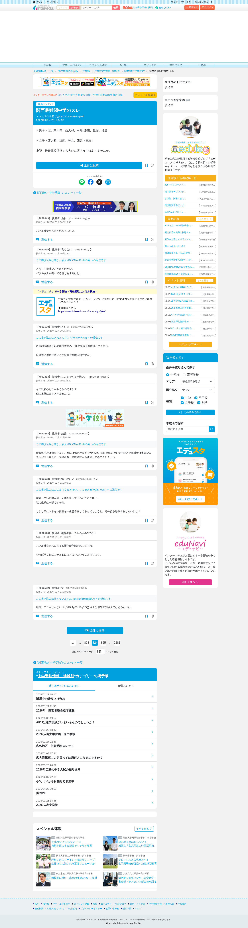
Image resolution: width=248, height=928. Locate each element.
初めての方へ (165, 7)
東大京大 (169, 904)
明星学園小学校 (209, 287)
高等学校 (193, 374)
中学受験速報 (155, 904)
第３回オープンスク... (175, 191)
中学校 (174, 374)
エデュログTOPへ (188, 344)
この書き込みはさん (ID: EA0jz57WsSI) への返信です (79, 489)
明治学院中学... (209, 308)
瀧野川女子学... (209, 301)
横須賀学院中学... (207, 185)
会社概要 (39, 908)
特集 (95, 904)
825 (103, 642)
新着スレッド (125, 685)
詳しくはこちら (188, 498)
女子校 (189, 402)
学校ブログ (120, 904)
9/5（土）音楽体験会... (182, 328)
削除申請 (127, 908)
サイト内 (62, 7)
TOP (37, 904)
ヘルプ (138, 908)
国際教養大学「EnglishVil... (178, 253)
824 (95, 642)
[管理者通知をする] (152, 165)
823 (86, 642)
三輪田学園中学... (207, 253)
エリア (170, 381)
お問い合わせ (112, 908)
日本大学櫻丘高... (207, 206)
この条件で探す (193, 412)
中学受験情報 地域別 (56, 676)
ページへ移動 (111, 652)
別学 (205, 402)
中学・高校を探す (61, 904)
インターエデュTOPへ (46, 2)
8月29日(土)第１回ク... (182, 314)
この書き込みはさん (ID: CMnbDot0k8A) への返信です (71, 260)
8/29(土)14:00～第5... (181, 294)
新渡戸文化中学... (207, 226)
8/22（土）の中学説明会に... (178, 225)
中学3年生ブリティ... (175, 212)
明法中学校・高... (207, 247)
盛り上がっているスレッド (64, 685)
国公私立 (172, 389)
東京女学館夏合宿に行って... (178, 260)
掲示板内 (74, 7)
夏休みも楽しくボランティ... (178, 239)
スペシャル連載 (81, 904)
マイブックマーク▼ (181, 2)
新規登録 (193, 7)
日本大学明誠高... (207, 192)
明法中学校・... (209, 329)
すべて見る (143, 828)
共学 (188, 397)
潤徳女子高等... (209, 315)
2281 (117, 642)
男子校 (203, 397)
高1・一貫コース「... (175, 184)
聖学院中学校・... (207, 267)
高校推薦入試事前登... (181, 307)
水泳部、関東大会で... (175, 198)
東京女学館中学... (207, 260)
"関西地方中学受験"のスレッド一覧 (59, 192)
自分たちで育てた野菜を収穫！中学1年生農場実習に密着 (90, 94)
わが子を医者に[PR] (143, 7)
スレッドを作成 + (145, 94)
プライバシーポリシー (91, 908)
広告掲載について (55, 908)
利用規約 (72, 908)
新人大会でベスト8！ (175, 246)
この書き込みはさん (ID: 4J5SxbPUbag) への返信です (69, 337)
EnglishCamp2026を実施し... (179, 267)
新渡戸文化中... (209, 322)
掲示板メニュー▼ (204, 2)
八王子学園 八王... (207, 199)
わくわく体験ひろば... (181, 287)
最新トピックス (137, 904)
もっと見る (202, 219)
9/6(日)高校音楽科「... (182, 335)
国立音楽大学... (209, 336)
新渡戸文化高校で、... (181, 321)
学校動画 (182, 904)
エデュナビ (106, 904)
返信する (46, 239)
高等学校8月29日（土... (182, 301)
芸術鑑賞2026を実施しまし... (179, 274)
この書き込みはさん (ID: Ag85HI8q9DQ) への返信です (73, 598)
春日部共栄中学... (207, 213)
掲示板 (46, 904)
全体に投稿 (91, 165)
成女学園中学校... (207, 233)
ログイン (209, 7)
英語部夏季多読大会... (175, 205)
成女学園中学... (209, 294)
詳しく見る (188, 582)
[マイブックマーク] (146, 240)
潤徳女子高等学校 (207, 240)
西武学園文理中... (207, 274)
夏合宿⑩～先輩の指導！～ (178, 232)
